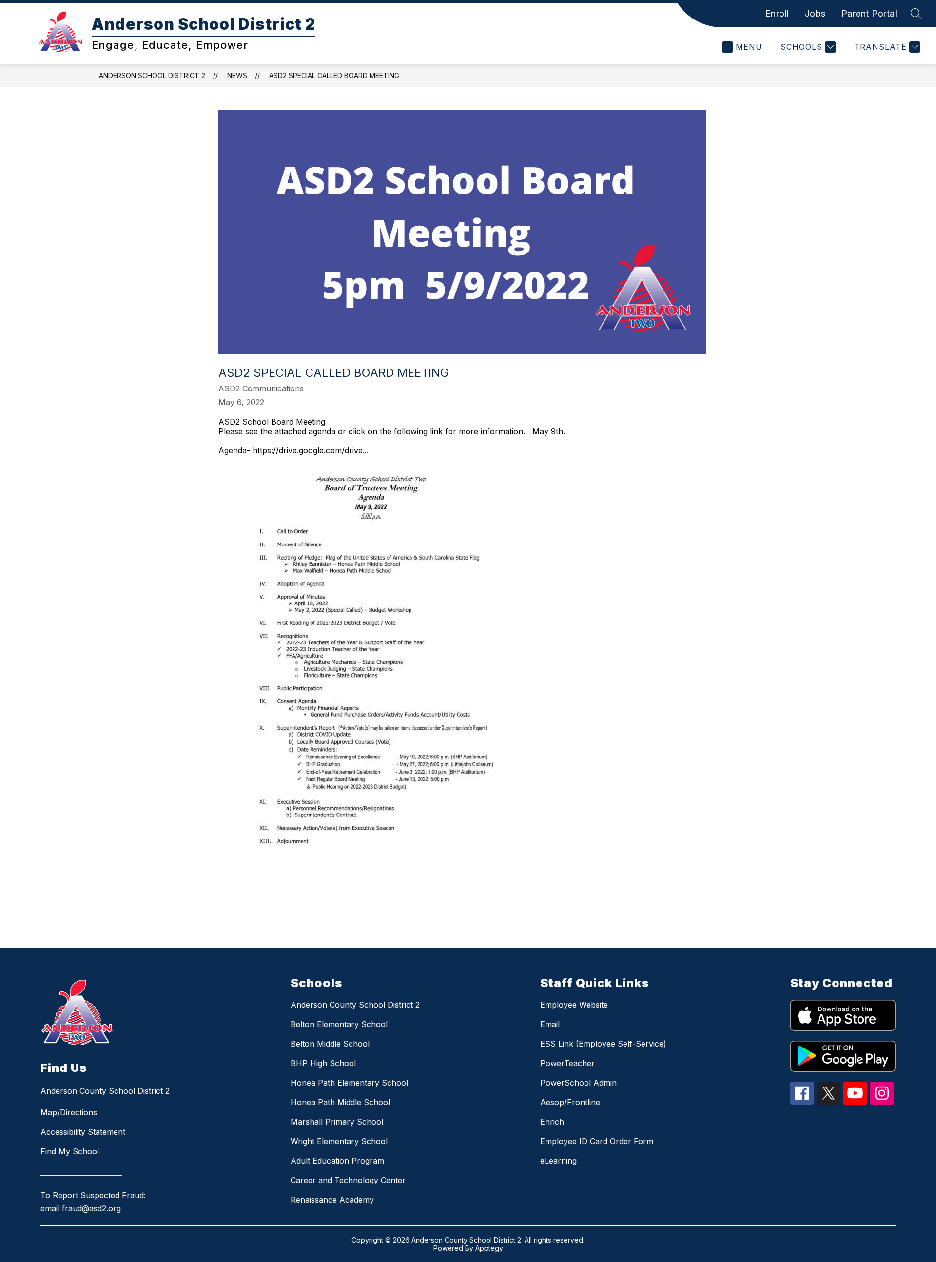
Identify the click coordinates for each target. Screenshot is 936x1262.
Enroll (777, 13)
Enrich (552, 1121)
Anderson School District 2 (152, 75)
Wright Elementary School (339, 1141)
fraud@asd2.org (90, 1208)
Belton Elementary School (339, 1024)
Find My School (69, 1151)
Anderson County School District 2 (355, 1005)
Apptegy (489, 1248)
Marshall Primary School (337, 1121)
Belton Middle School (330, 1043)
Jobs (815, 13)
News (237, 75)
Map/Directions (68, 1112)
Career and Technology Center (348, 1180)
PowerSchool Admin (578, 1082)
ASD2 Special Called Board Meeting (334, 75)
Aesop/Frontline (570, 1102)
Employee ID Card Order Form (596, 1141)
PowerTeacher (567, 1063)
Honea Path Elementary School (349, 1082)
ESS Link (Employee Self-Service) (603, 1043)
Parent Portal (869, 13)
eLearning (558, 1160)
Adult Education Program (337, 1160)
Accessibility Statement (82, 1132)
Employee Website (574, 1005)
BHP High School (323, 1063)
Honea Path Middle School (340, 1102)
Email (550, 1024)
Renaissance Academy (332, 1199)
